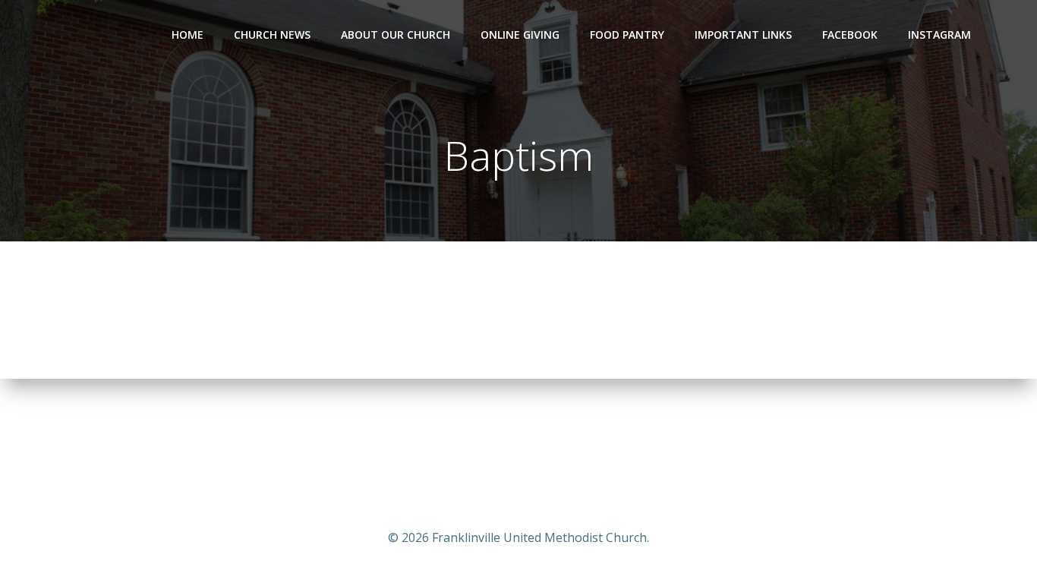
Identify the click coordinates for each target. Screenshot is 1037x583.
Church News (272, 34)
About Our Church (395, 34)
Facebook (850, 34)
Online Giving (520, 34)
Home (187, 34)
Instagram (939, 34)
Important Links (743, 34)
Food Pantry (627, 34)
